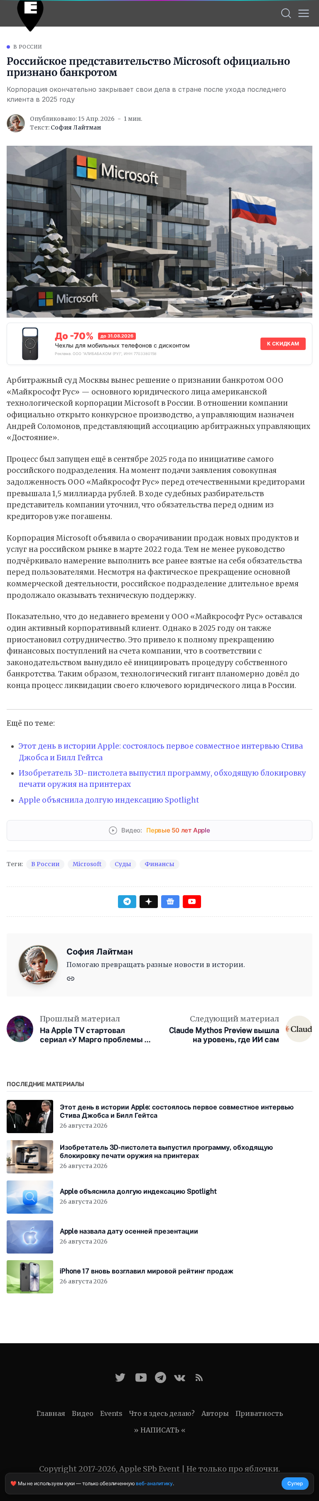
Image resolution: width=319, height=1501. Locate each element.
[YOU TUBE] (141, 1377)
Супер (295, 1483)
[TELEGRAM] (160, 1377)
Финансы (159, 864)
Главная (51, 1413)
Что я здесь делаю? (162, 1413)
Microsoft (87, 864)
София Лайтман (76, 127)
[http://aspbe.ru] (70, 978)
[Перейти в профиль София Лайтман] (16, 123)
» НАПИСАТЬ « (160, 1430)
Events (111, 1413)
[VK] (180, 1377)
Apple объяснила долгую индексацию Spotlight (109, 800)
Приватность (259, 1413)
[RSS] (199, 1377)
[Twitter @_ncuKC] (120, 1377)
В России (27, 47)
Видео (82, 1413)
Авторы (215, 1413)
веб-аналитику (154, 1483)
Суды (123, 864)
